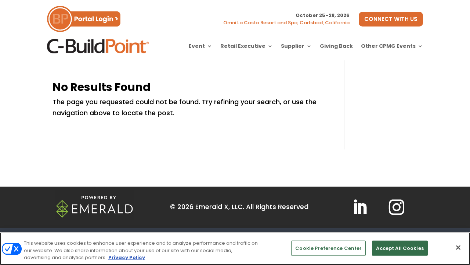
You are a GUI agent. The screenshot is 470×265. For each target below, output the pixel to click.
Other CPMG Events (388, 46)
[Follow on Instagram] (396, 207)
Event (197, 46)
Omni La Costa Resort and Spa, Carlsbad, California (286, 22)
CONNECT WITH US (390, 19)
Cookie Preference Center (328, 247)
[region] (235, 248)
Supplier (292, 46)
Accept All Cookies (399, 247)
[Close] (458, 247)
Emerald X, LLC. (219, 206)
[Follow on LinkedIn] (359, 207)
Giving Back (336, 46)
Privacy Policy (126, 257)
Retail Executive (242, 46)
